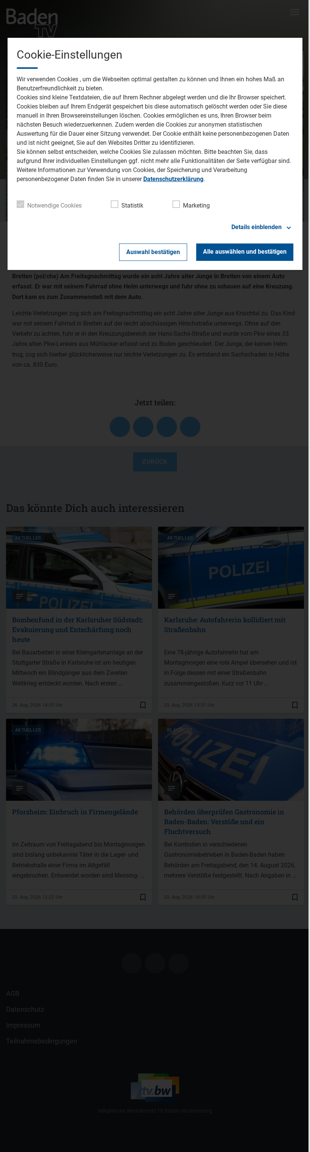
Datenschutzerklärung (173, 179)
